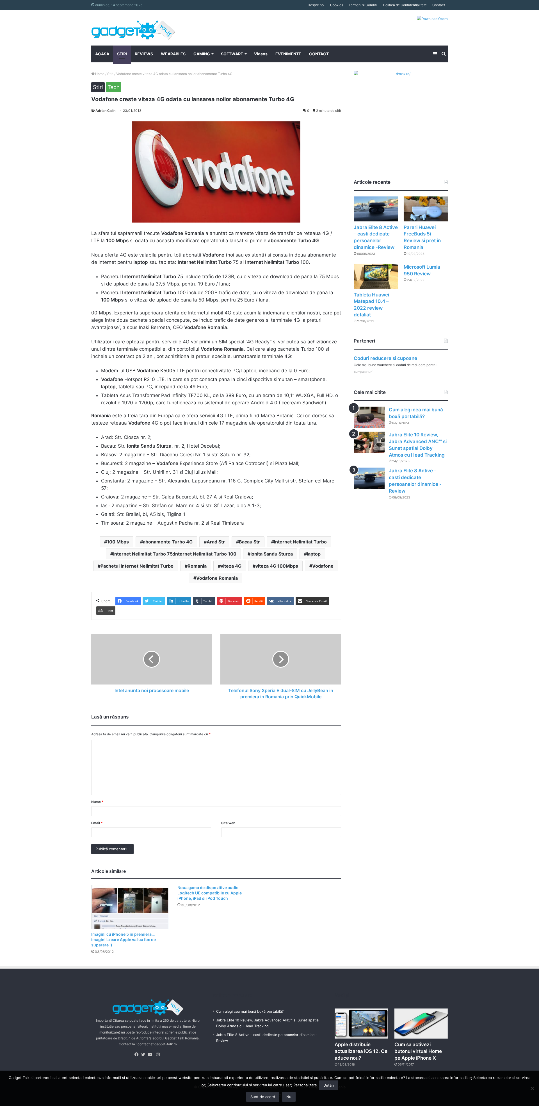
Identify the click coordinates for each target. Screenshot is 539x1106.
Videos (261, 53)
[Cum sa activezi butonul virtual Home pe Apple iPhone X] (421, 1023)
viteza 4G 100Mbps (276, 566)
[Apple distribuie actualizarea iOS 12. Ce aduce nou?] (361, 1023)
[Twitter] (144, 1054)
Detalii (328, 1085)
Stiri (110, 74)
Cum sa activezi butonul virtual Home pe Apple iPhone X (418, 1051)
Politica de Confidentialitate (405, 5)
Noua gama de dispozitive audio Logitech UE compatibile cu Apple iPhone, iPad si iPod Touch (209, 893)
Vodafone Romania (217, 578)
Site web (228, 823)
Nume (97, 802)
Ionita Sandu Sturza (271, 554)
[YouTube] (151, 1054)
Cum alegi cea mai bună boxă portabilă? (250, 1011)
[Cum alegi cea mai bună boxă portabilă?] (369, 417)
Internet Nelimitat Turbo (300, 542)
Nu (288, 1096)
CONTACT (319, 53)
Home (99, 74)
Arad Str (216, 542)
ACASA (102, 53)
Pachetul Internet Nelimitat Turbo (137, 566)
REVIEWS (144, 53)
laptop (314, 554)
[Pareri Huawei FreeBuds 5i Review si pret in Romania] (426, 208)
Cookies (336, 5)
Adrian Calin (105, 110)
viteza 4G (231, 566)
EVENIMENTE (288, 53)
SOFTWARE (232, 53)
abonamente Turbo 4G (168, 542)
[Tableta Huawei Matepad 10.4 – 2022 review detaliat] (376, 276)
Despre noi (316, 5)
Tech (114, 87)
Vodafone (323, 566)
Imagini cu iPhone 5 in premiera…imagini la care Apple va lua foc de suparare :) (123, 939)
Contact (438, 5)
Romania (197, 566)
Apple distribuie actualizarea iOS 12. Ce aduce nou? (361, 1051)
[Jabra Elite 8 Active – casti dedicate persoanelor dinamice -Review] (376, 208)
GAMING (201, 53)
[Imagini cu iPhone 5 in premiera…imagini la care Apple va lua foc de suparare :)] (130, 907)
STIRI (122, 53)
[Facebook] (137, 1054)
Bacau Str (249, 542)
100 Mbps (118, 542)
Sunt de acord (262, 1096)
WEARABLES (173, 53)
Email (97, 823)
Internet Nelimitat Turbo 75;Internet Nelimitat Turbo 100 (174, 554)
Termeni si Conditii (363, 5)
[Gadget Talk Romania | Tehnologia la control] (133, 28)
